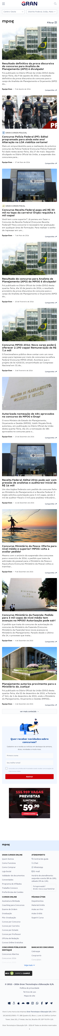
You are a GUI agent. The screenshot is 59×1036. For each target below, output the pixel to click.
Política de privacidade (29, 988)
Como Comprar (9, 867)
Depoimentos (37, 901)
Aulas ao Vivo (37, 909)
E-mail (36, 871)
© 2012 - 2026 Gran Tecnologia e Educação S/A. (29, 984)
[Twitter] (46, 1004)
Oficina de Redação (10, 938)
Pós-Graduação (9, 918)
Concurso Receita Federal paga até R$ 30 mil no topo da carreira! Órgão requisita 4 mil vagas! (28, 212)
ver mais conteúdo (28, 711)
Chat (35, 863)
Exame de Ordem (9, 909)
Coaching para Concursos (13, 905)
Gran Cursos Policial (16, 133)
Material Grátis (38, 905)
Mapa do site (29, 996)
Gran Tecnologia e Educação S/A (39, 1011)
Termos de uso (29, 992)
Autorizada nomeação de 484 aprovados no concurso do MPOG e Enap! (28, 415)
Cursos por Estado (10, 930)
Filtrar (50, 22)
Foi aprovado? (44, 887)
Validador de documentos (13, 876)
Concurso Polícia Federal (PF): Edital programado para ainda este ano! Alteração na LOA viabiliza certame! (25, 139)
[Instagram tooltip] (32, 1004)
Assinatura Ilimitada (11, 901)
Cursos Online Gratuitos (12, 943)
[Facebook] (41, 1004)
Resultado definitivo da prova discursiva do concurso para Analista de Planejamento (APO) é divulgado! (28, 66)
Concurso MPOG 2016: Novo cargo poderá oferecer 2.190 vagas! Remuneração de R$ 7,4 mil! (29, 347)
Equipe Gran (7, 89)
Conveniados (7, 880)
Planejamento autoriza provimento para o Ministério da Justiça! (29, 685)
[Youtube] (27, 1004)
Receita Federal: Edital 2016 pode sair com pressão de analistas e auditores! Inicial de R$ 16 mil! (29, 482)
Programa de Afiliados (12, 884)
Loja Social (6, 871)
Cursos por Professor (11, 934)
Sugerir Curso (38, 918)
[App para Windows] (9, 1004)
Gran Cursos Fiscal (15, 206)
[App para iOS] (18, 1004)
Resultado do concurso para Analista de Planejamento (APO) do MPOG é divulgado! (29, 280)
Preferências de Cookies (12, 892)
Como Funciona (9, 863)
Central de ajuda (40, 859)
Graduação (7, 913)
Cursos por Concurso (11, 922)
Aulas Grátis (37, 913)
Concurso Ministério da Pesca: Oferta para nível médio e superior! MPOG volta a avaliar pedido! (29, 549)
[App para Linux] (13, 1004)
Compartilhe (50, 90)
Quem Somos (8, 859)
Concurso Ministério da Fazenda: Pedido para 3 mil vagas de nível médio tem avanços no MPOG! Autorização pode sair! (29, 617)
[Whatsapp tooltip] (37, 1004)
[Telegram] (51, 1004)
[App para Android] (23, 1004)
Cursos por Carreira (10, 926)
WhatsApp (38, 867)
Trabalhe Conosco (10, 888)
